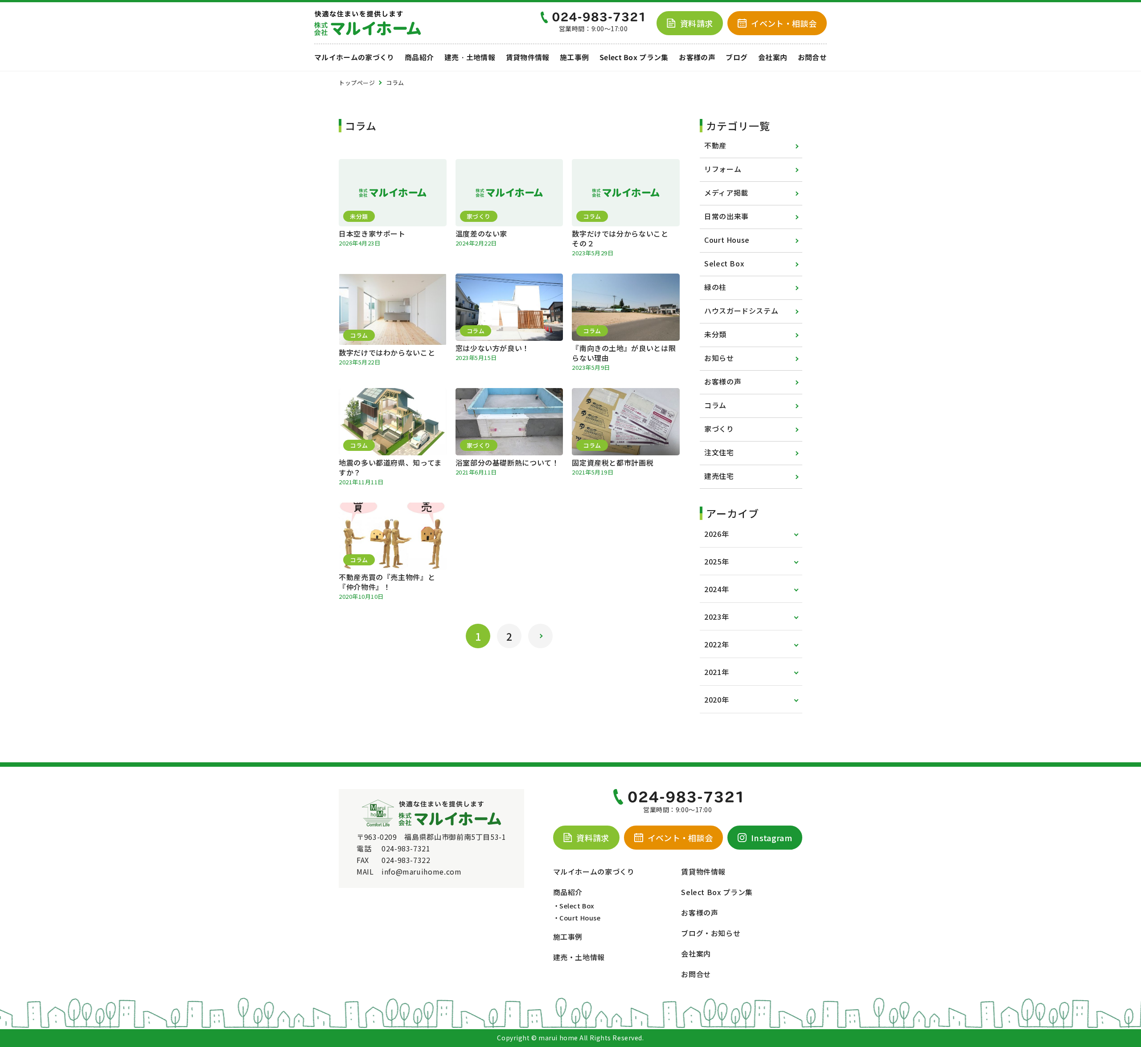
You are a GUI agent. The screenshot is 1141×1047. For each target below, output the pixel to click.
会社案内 (772, 57)
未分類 (715, 334)
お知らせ (719, 357)
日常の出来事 (726, 216)
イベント (784, 23)
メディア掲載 (726, 192)
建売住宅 (719, 475)
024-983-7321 (406, 848)
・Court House (577, 917)
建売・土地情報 (469, 57)
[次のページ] (540, 636)
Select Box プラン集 (634, 57)
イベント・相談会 (680, 837)
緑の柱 (715, 287)
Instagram (771, 837)
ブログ (736, 57)
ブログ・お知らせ (710, 933)
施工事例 (574, 57)
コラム (715, 405)
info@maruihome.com (422, 871)
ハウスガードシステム (741, 310)
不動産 (715, 145)
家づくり (719, 428)
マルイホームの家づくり (354, 57)
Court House (727, 239)
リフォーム (722, 169)
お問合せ (812, 57)
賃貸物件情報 (528, 57)
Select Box (724, 263)
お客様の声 (697, 57)
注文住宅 (719, 452)
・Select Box (574, 905)
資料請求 (696, 23)
